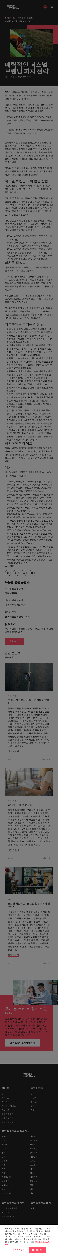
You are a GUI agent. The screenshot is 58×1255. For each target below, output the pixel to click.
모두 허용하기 (37, 1250)
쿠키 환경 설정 (18, 1250)
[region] (29, 1240)
